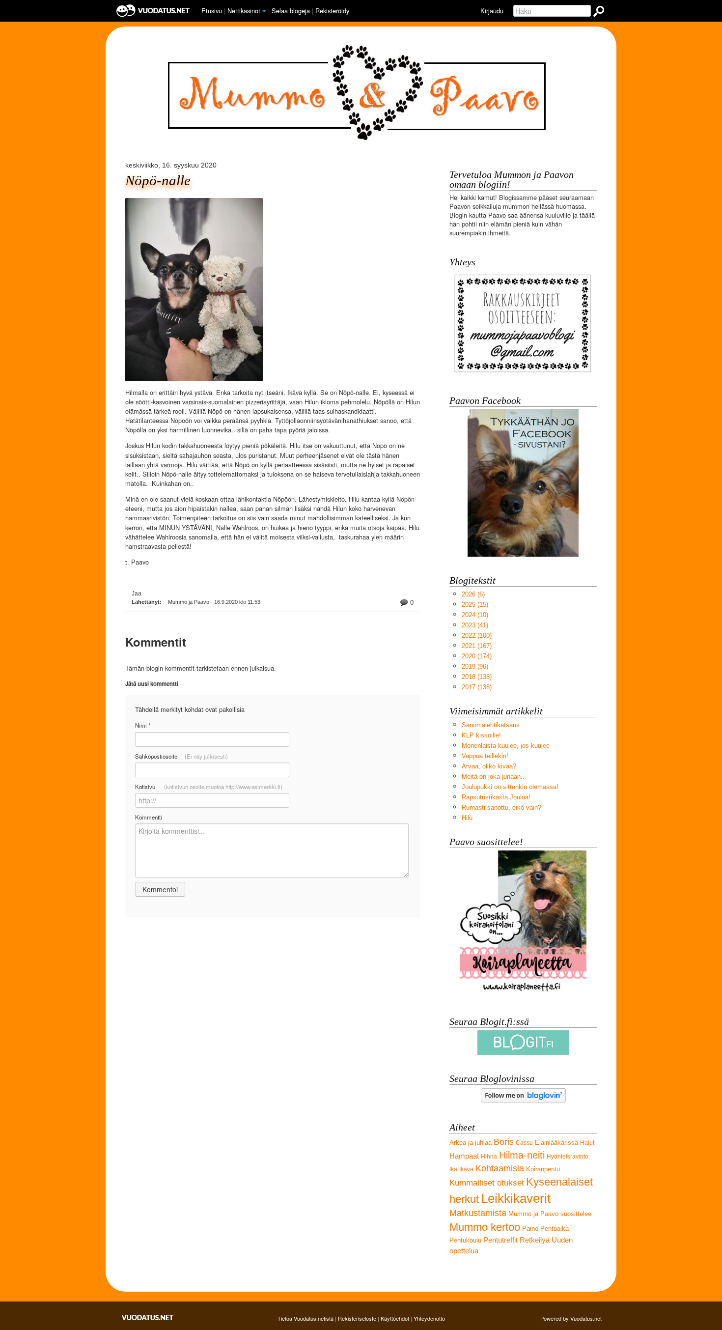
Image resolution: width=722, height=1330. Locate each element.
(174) (477, 656)
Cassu (524, 1143)
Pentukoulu (465, 1240)
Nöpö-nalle (158, 180)
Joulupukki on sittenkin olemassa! (510, 787)
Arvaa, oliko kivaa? (489, 766)
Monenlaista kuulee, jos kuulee (506, 745)
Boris (504, 1142)
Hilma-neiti (522, 1154)
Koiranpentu (543, 1169)
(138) (477, 676)
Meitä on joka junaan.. (493, 776)
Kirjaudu (491, 10)
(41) (475, 625)
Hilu (467, 817)
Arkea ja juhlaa (470, 1142)
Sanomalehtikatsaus (491, 725)
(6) (473, 594)
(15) (475, 604)
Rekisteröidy (332, 10)
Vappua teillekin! (485, 756)
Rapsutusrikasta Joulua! (496, 797)
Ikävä (466, 1169)
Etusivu (211, 10)
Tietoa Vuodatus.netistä (305, 1318)
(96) (475, 666)
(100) (477, 635)
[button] (264, 11)
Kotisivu (208, 787)
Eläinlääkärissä (556, 1142)
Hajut (587, 1143)
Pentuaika (554, 1228)
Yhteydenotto (429, 1318)
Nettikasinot (243, 10)
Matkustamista (477, 1213)
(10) (475, 615)
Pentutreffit (500, 1240)
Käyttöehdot (395, 1318)
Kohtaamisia (499, 1168)
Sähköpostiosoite (181, 756)
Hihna (489, 1157)
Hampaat (464, 1156)
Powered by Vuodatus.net (571, 1318)
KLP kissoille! (481, 735)
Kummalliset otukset (486, 1183)
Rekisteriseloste (357, 1318)
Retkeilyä (535, 1240)
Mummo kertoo (484, 1227)
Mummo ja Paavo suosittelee (549, 1213)
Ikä (453, 1169)
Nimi (142, 725)
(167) (477, 646)
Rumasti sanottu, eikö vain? (501, 807)
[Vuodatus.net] (147, 1317)
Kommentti (148, 817)
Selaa (291, 10)
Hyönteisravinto (567, 1157)
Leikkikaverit (516, 1198)
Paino (530, 1228)
